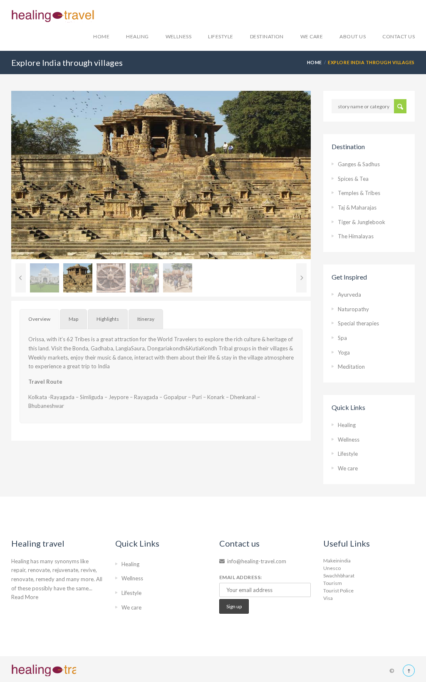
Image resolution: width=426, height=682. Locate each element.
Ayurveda (349, 294)
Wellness (179, 36)
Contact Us (398, 36)
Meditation (351, 366)
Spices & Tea (353, 178)
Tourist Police (338, 590)
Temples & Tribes (359, 193)
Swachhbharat (338, 575)
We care (311, 36)
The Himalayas (356, 236)
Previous (20, 277)
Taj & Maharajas (357, 207)
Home (101, 36)
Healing (137, 36)
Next (323, 175)
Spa (342, 338)
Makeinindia (337, 560)
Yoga (344, 352)
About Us (352, 36)
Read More (24, 597)
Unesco (332, 568)
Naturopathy (353, 309)
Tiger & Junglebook (361, 222)
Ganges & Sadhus (359, 164)
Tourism (332, 583)
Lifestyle (220, 36)
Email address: (240, 577)
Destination (267, 36)
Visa (328, 598)
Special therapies (358, 323)
